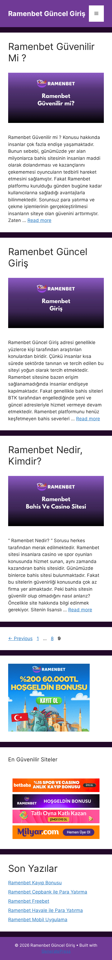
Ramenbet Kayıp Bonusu (35, 882)
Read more (39, 220)
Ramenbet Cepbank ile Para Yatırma (47, 892)
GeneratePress (56, 951)
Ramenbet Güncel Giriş (46, 13)
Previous (20, 638)
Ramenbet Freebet (28, 901)
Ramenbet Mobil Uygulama (37, 919)
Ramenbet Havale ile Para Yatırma (45, 910)
